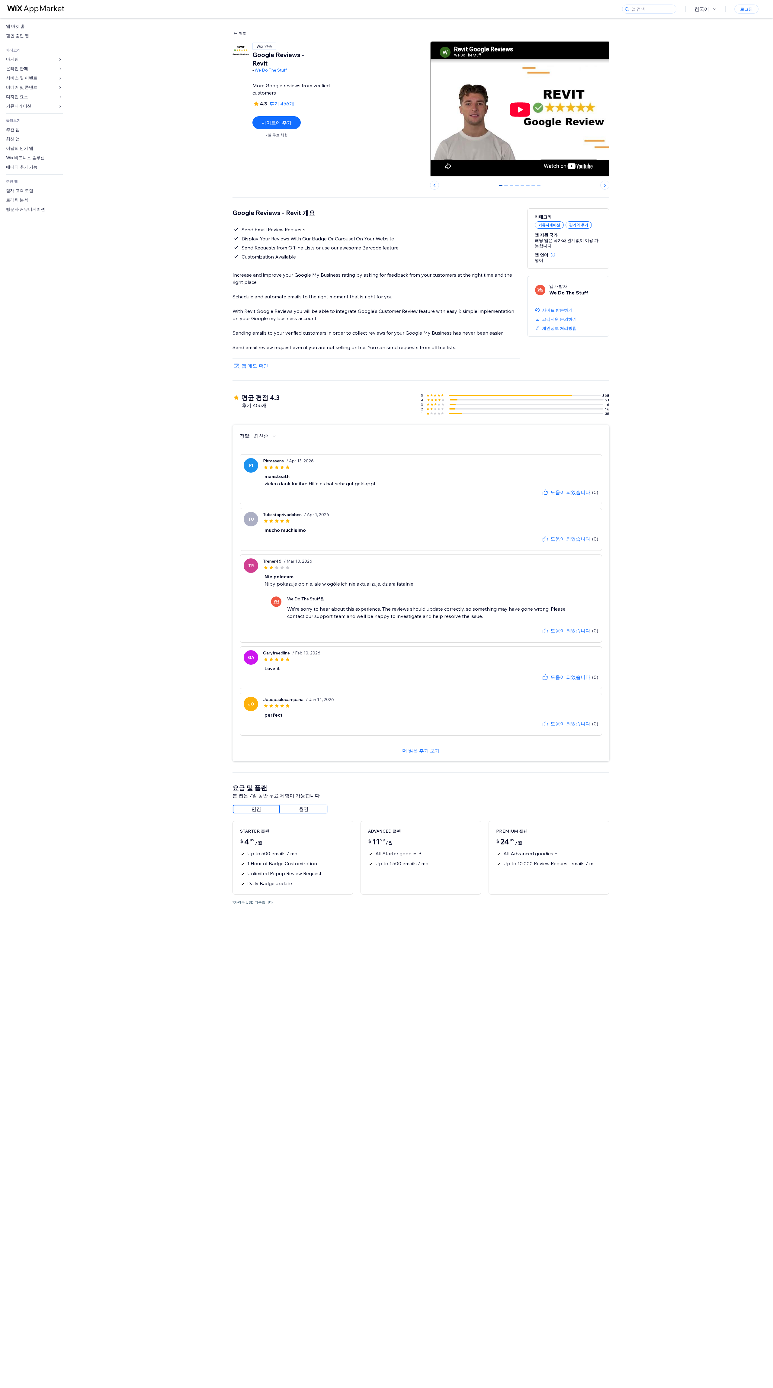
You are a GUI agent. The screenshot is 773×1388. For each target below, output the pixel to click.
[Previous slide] (434, 185)
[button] (553, 255)
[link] (34, 26)
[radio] (256, 809)
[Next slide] (604, 185)
